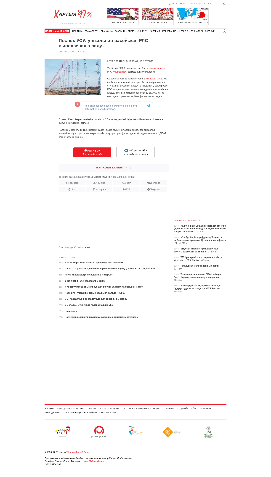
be (200, 4)
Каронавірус (91, 413)
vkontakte (155, 182)
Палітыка (77, 31)
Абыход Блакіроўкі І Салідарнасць (63, 413)
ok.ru (73, 189)
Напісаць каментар (113, 167)
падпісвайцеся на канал (135, 152)
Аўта (193, 408)
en (209, 4)
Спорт (131, 31)
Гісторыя (154, 31)
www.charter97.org (79, 452)
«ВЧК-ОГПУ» (153, 78)
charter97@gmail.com (93, 461)
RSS (127, 189)
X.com (127, 182)
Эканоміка (107, 31)
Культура (142, 31)
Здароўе (210, 31)
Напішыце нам (83, 247)
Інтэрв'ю (184, 31)
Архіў (194, 4)
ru (205, 4)
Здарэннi (120, 31)
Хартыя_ (72, 14)
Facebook (73, 182)
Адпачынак (205, 408)
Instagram (101, 189)
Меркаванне (169, 31)
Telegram (155, 189)
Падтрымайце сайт (92, 152)
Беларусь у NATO (110, 413)
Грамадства (91, 31)
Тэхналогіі (197, 31)
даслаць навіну (177, 4)
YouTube (100, 182)
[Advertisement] (107, 220)
